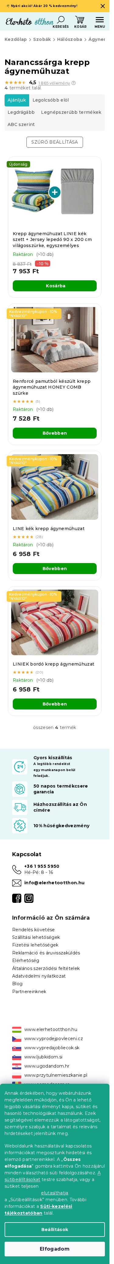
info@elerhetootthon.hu (54, 882)
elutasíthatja (54, 1193)
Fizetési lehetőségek (35, 945)
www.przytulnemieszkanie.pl (56, 1075)
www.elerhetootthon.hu (50, 1029)
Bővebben (55, 433)
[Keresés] (61, 20)
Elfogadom (55, 1249)
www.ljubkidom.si (43, 1057)
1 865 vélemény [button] (54, 83)
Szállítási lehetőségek (36, 937)
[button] (73, 83)
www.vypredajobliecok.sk (52, 1047)
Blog (17, 983)
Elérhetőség (26, 960)
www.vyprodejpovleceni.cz (53, 1038)
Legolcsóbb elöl (51, 100)
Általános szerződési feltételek (46, 968)
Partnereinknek (29, 991)
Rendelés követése (33, 929)
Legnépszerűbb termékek (71, 112)
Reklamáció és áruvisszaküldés (46, 953)
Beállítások (54, 1229)
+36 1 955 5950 (42, 866)
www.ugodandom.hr (46, 1066)
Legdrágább (21, 112)
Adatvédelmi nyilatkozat (39, 976)
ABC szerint (21, 124)
